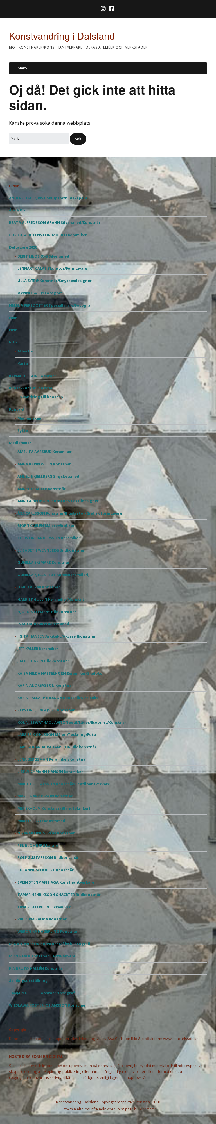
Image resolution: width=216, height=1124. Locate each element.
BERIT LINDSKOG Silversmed (43, 256)
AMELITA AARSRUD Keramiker (44, 451)
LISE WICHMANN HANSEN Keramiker (50, 771)
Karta (22, 363)
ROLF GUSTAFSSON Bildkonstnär (48, 857)
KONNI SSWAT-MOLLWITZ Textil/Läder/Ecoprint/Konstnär (71, 722)
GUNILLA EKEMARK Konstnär (43, 562)
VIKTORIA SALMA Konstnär (42, 919)
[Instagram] (104, 8)
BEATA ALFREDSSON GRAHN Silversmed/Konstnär (54, 222)
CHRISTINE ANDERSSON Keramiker (48, 537)
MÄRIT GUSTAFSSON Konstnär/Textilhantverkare (63, 783)
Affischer (25, 351)
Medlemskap (29, 418)
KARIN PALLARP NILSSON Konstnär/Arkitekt (57, 697)
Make (79, 1109)
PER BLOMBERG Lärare (37, 845)
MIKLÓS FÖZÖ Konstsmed (41, 820)
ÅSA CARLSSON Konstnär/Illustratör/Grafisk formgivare (69, 513)
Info (13, 342)
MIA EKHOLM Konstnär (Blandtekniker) (53, 808)
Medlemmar (20, 442)
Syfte (22, 430)
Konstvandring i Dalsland (62, 35)
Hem (13, 317)
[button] (78, 139)
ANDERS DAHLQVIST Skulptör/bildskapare (48, 198)
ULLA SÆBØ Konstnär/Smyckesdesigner (54, 280)
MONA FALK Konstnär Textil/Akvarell (43, 956)
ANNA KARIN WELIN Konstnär (44, 464)
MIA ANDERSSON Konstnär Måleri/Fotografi (49, 943)
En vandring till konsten (40, 396)
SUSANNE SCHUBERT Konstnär (45, 869)
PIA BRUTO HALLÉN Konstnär (35, 968)
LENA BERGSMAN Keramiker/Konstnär (52, 759)
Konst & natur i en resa (30, 387)
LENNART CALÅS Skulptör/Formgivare (52, 268)
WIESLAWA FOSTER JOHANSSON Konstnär (47, 1005)
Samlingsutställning (28, 980)
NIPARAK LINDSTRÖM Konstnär (46, 833)
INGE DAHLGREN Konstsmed (43, 623)
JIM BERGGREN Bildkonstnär (43, 660)
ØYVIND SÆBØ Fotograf (39, 292)
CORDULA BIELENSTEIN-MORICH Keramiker (48, 234)
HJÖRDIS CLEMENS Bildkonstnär (46, 611)
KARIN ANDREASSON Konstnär (45, 685)
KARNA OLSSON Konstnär (32, 375)
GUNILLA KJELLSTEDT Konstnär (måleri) (53, 574)
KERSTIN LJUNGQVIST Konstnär (46, 710)
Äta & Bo (17, 210)
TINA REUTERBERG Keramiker (44, 906)
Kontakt (17, 409)
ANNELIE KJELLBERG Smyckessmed (48, 476)
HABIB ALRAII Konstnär (38, 587)
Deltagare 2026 (23, 247)
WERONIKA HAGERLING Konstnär (47, 931)
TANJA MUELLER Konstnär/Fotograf (42, 992)
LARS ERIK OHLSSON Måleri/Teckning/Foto (56, 734)
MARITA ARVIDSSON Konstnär (45, 795)
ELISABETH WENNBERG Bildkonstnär (51, 550)
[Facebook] (111, 8)
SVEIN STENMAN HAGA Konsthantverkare (55, 882)
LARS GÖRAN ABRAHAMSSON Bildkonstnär (56, 746)
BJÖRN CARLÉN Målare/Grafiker (46, 525)
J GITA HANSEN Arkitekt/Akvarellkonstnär (56, 636)
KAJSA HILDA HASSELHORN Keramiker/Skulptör (60, 673)
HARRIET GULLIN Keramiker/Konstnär (51, 599)
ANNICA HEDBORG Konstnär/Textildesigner (58, 500)
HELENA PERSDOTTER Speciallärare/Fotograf (50, 305)
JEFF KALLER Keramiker (37, 648)
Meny (22, 67)
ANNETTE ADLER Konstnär (41, 488)
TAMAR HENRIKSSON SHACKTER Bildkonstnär (59, 894)
